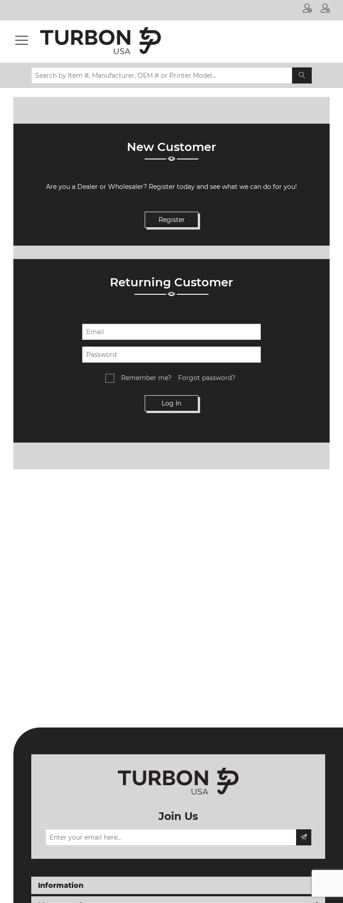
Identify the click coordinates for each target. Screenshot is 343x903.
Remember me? (146, 378)
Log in (325, 10)
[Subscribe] (303, 837)
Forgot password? (206, 378)
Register (307, 10)
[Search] (302, 75)
